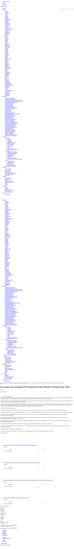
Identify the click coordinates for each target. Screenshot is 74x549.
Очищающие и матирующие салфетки (14, 159)
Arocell (6, 15)
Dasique (6, 30)
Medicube (7, 64)
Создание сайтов (3, 528)
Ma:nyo (6, 60)
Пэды (8, 147)
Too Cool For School (9, 90)
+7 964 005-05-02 (3, 543)
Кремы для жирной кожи (10, 119)
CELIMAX (7, 24)
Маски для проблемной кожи (11, 127)
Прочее (4, 193)
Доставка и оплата (6, 1)
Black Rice (7, 20)
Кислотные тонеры (9, 105)
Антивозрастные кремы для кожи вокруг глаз (14, 101)
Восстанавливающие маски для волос (12, 113)
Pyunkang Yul (7, 72)
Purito (6, 71)
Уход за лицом (8, 138)
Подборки (5, 96)
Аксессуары (7, 175)
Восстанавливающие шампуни (11, 107)
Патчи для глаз (10, 164)
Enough (6, 40)
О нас (4, 2)
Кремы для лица (10, 143)
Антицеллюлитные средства (10, 173)
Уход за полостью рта (9, 174)
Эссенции (9, 141)
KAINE (6, 52)
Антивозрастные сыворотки (10, 125)
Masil (6, 62)
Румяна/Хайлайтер (8, 180)
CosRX (6, 27)
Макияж (4, 176)
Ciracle (6, 25)
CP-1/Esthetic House (9, 28)
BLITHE (6, 21)
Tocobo (6, 89)
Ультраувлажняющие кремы (10, 115)
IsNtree (6, 51)
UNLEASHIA (8, 91)
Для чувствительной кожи (10, 124)
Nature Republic (8, 67)
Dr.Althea (7, 32)
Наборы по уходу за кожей (10, 166)
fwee (6, 42)
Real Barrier (7, 74)
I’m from (6, 49)
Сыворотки (9, 140)
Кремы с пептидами (9, 133)
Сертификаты (8, 194)
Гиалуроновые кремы (9, 114)
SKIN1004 (7, 79)
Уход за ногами (8, 172)
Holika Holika (7, 45)
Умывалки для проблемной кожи (11, 123)
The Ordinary (7, 86)
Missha (6, 66)
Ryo (6, 77)
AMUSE (6, 12)
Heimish (6, 44)
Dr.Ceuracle (7, 34)
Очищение (7, 150)
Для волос (5, 186)
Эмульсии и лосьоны (11, 142)
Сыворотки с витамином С (10, 131)
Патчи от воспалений (11, 165)
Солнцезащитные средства (12, 149)
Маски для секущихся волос (10, 134)
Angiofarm (7, 13)
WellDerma (7, 95)
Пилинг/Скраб (10, 154)
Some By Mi (7, 81)
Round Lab (7, 76)
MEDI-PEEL (7, 65)
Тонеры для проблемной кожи (11, 102)
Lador (6, 55)
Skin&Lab (7, 80)
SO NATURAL (8, 82)
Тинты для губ (8, 109)
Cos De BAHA (8, 26)
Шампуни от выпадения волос (11, 135)
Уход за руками (8, 168)
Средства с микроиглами (10, 98)
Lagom (6, 57)
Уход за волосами (8, 191)
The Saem (7, 87)
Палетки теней (8, 111)
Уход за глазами (10, 144)
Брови (6, 184)
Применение (10, 396)
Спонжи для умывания (11, 157)
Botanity (6, 22)
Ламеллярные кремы (9, 116)
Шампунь (7, 187)
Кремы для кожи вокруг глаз (10, 99)
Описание (5, 396)
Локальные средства (11, 148)
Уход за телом (7, 358)
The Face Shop (8, 83)
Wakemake (7, 94)
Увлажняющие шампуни (10, 108)
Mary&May (7, 61)
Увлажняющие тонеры (9, 103)
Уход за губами (10, 145)
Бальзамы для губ (8, 110)
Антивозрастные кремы (10, 126)
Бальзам (6, 188)
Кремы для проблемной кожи (11, 122)
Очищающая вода (10, 155)
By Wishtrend (7, 23)
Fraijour (6, 41)
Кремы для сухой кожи (9, 120)
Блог (4, 3)
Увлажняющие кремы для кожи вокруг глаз (13, 100)
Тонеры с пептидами (9, 104)
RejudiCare (7, 73)
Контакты (5, 4)
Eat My (6, 36)
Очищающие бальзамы (11, 153)
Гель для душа (8, 171)
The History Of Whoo (9, 85)
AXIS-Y (6, 17)
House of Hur (7, 47)
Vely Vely (7, 92)
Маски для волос (8, 190)
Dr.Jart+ (6, 35)
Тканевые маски (10, 161)
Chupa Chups (7, 29)
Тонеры (8, 139)
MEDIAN (7, 63)
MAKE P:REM (8, 248)
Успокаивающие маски (9, 129)
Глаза (6, 183)
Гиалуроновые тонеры (9, 106)
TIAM (6, 88)
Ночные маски (10, 163)
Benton (6, 18)
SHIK (6, 78)
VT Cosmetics (7, 93)
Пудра (6, 179)
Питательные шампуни (9, 112)
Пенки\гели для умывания (12, 152)
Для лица (4, 136)
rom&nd (6, 75)
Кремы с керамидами (9, 132)
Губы (6, 185)
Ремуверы (9, 156)
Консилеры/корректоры (9, 182)
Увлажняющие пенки (9, 117)
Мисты (8, 146)
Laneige (6, 56)
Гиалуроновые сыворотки (10, 130)
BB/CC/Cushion (8, 177)
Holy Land (7, 46)
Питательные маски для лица (11, 118)
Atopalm (6, 16)
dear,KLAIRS (7, 31)
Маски (6, 160)
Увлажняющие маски (9, 128)
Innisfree (6, 50)
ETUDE (6, 39)
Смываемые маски (11, 162)
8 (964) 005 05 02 (3, 6)
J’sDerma (6, 53)
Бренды (4, 9)
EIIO (6, 37)
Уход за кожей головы (9, 189)
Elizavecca (7, 38)
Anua (6, 14)
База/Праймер (8, 178)
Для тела (4, 167)
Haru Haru (7, 43)
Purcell (6, 70)
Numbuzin (7, 69)
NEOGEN (7, 68)
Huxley (6, 48)
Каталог (4, 8)
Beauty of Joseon (8, 19)
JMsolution (7, 54)
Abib (6, 11)
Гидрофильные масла (11, 151)
